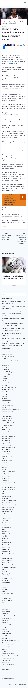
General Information (7, 482)
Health (4, 498)
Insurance (4, 516)
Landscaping (5, 527)
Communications (6, 400)
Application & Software (8, 360)
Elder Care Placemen (7, 436)
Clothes (4, 396)
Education (4, 431)
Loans (3, 540)
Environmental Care (7, 447)
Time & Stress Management (9, 640)
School (4, 607)
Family (3, 463)
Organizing (5, 573)
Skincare (4, 620)
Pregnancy (5, 589)
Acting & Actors (6, 354)
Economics (5, 429)
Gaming (4, 474)
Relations (4, 596)
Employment (5, 440)
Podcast (4, 585)
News (3, 571)
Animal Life (5, 358)
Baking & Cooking (7, 372)
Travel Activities (6, 644)
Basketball (5, 374)
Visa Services (5, 660)
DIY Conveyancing (7, 425)
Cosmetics (4, 403)
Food (3, 467)
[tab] (12, 285)
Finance (4, 465)
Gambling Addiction (7, 471)
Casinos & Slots (6, 389)
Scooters (4, 609)
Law (3, 529)
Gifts (3, 491)
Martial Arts (5, 547)
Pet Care (4, 580)
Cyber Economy (6, 414)
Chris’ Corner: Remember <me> (10, 316)
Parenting (4, 576)
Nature (4, 569)
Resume (4, 605)
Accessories (5, 352)
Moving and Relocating (8, 567)
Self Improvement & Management (11, 616)
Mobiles (4, 562)
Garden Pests (5, 476)
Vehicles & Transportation (9, 656)
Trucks (3, 649)
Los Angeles (10, 63)
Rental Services (6, 600)
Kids (3, 525)
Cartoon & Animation (8, 387)
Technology (5, 638)
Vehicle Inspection (7, 653)
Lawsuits (4, 531)
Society (4, 627)
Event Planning (6, 456)
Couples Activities (7, 405)
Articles (4, 365)
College (4, 398)
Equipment (5, 449)
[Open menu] (25, 3)
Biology (4, 378)
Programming (5, 593)
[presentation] (14, 265)
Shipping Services (7, 618)
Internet (4, 518)
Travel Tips (5, 647)
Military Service (6, 560)
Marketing (4, 545)
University (4, 651)
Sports (4, 26)
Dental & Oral (6, 418)
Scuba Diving (5, 611)
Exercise (4, 458)
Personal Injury (6, 578)
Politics (4, 587)
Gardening (4, 478)
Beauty (4, 376)
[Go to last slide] (4, 270)
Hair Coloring (5, 494)
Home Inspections (7, 507)
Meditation (5, 551)
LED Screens (5, 534)
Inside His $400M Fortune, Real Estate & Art (6, 236)
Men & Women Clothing (8, 556)
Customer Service (7, 411)
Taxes (3, 636)
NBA (18, 59)
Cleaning (4, 394)
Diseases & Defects (7, 423)
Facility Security (6, 460)
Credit (3, 407)
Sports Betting (6, 633)
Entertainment (6, 445)
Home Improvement (7, 505)
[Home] (2, 22)
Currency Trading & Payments (10, 409)
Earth (3, 427)
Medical (4, 549)
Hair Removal (5, 496)
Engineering (5, 443)
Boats (3, 380)
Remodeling (5, 598)
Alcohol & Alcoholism (8, 356)
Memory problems (7, 553)
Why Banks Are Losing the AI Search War (13, 338)
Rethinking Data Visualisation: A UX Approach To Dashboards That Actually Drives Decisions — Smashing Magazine (13, 343)
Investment (5, 520)
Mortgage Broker (6, 565)
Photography (5, 582)
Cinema (4, 392)
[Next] (24, 270)
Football (4, 469)
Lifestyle (4, 538)
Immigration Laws (7, 514)
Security (4, 613)
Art (3, 363)
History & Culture (7, 502)
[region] (14, 675)
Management (5, 542)
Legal (3, 536)
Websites (4, 662)
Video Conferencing (7, 658)
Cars (3, 385)
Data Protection (6, 416)
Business (4, 383)
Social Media (5, 624)
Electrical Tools (6, 438)
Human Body (5, 511)
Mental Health (6, 558)
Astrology (4, 367)
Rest (3, 602)
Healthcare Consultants (8, 500)
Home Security (6, 509)
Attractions (5, 369)
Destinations (5, 420)
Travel (3, 642)
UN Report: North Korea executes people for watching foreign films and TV (21, 238)
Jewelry (4, 522)
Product (4, 591)
